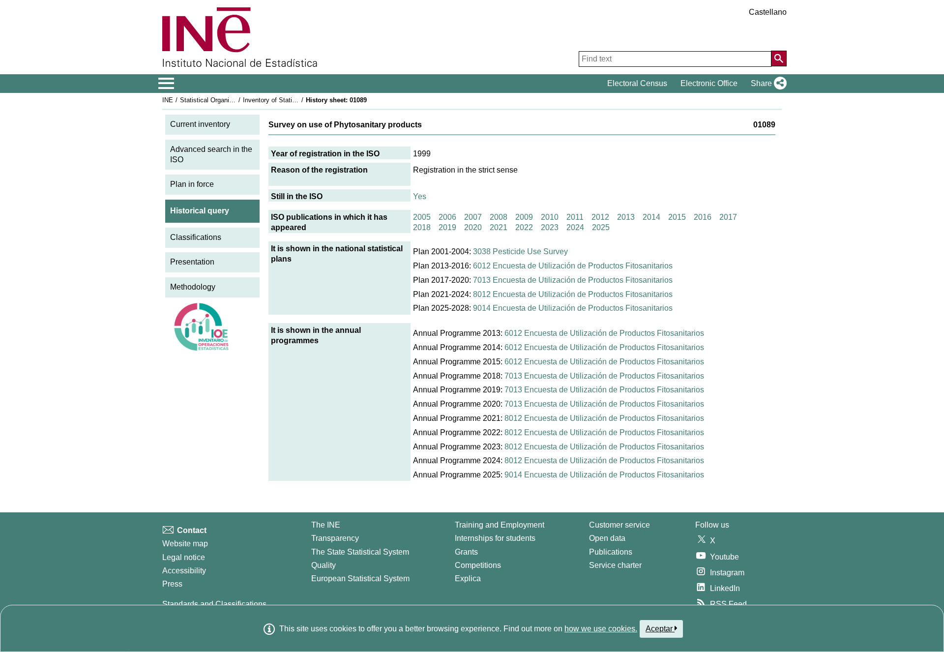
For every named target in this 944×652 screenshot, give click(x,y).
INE (167, 100)
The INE (325, 525)
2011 (575, 217)
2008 (498, 217)
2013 (626, 217)
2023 (550, 227)
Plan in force (192, 184)
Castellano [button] (768, 12)
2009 (524, 217)
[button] (767, 83)
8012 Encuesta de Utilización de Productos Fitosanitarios (573, 294)
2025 (601, 227)
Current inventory (200, 124)
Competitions (478, 565)
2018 (422, 227)
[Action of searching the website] (779, 58)
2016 (702, 217)
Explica (468, 578)
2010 (550, 217)
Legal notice (183, 557)
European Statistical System (360, 578)
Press (172, 584)
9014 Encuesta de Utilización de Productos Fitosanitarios (573, 308)
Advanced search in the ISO (211, 154)
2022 (524, 227)
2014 (651, 217)
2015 (677, 217)
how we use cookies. (600, 628)
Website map (185, 543)
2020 (473, 227)
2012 (600, 217)
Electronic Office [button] (709, 83)
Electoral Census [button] (637, 83)
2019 (447, 227)
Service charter (615, 565)
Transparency (335, 538)
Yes (419, 196)
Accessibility (184, 570)
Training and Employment (499, 525)
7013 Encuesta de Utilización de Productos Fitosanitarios (573, 280)
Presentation (192, 262)
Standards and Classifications (214, 604)
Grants (466, 552)
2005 (422, 217)
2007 (473, 217)
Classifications (195, 237)
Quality (323, 565)
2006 (447, 217)
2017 (728, 217)
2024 (575, 227)
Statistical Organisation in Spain (225, 100)
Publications (610, 552)
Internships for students (495, 538)
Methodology (192, 287)
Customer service (619, 525)
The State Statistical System (360, 552)
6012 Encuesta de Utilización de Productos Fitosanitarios (573, 266)
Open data (607, 538)
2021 (498, 227)
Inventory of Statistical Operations (291, 100)
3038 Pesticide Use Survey (520, 251)
